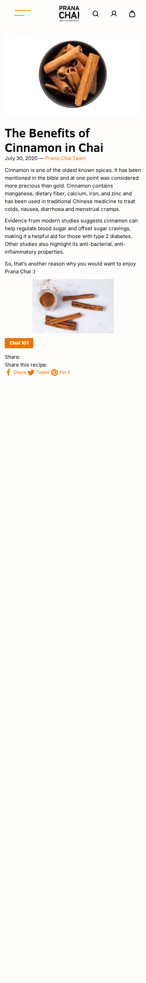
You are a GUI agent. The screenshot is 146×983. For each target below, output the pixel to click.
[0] (132, 13)
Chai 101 (19, 343)
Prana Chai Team (65, 158)
